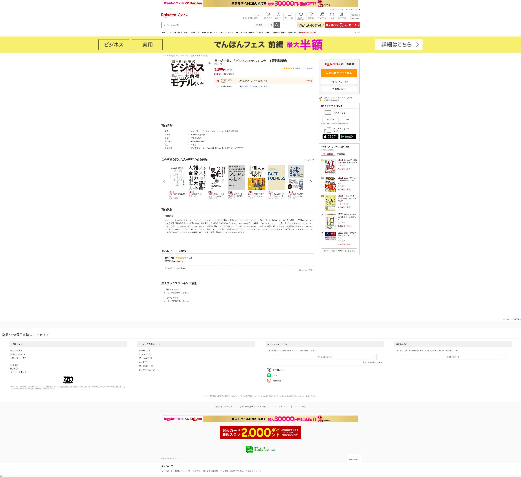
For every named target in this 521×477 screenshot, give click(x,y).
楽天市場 (354, 15)
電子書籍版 (328, 154)
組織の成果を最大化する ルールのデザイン (347, 217)
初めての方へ (16, 350)
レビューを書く (308, 68)
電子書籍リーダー (147, 366)
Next (311, 181)
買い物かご (268, 18)
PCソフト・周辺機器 (244, 32)
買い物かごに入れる (340, 73)
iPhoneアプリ (145, 350)
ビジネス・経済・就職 (186, 56)
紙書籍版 (341, 154)
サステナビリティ (253, 471)
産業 (198, 56)
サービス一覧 (355, 19)
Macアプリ (144, 362)
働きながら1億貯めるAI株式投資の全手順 (347, 161)
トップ (164, 32)
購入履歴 (311, 18)
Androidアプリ (145, 354)
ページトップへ (354, 460)
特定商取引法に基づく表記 (232, 471)
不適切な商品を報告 (331, 100)
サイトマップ (301, 406)
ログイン (256, 15)
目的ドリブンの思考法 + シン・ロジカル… (347, 235)
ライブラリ (322, 18)
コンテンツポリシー (19, 372)
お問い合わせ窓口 (18, 358)
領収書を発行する (453, 357)
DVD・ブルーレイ (208, 32)
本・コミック (174, 32)
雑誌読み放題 (278, 32)
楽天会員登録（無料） (251, 18)
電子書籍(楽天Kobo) (306, 32)
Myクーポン (289, 18)
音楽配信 (291, 32)
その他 (205, 56)
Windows (330, 119)
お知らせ (278, 18)
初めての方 (342, 18)
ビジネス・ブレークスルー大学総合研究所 (220, 131)
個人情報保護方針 (210, 471)
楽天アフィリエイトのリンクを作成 (338, 98)
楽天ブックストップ (223, 406)
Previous (164, 181)
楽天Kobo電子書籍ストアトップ (253, 406)
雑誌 (185, 32)
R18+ (357, 32)
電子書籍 (172, 56)
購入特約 (14, 368)
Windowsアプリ (146, 358)
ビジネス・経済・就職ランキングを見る (339, 251)
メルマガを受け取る (324, 357)
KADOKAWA (196, 138)
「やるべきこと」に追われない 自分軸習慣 (347, 198)
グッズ (230, 32)
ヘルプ (332, 18)
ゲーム (221, 32)
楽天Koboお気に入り (301, 18)
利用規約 (14, 365)
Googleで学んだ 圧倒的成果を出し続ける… (347, 180)
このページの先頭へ (513, 319)
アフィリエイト (281, 406)
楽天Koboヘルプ (17, 354)
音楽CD (194, 32)
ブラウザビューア (147, 370)
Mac (348, 119)
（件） (297, 68)
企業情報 (196, 471)
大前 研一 (219, 64)
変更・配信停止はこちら (372, 362)
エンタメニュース (263, 32)
